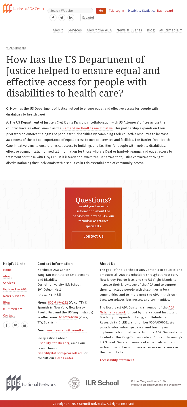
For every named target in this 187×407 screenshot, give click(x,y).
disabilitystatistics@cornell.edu (60, 353)
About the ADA (99, 30)
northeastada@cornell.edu (67, 330)
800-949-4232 (58, 302)
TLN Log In (116, 11)
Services (75, 30)
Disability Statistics (141, 11)
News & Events (129, 30)
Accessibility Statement (117, 360)
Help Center (64, 358)
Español (88, 18)
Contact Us (93, 236)
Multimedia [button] (169, 30)
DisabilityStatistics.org (53, 343)
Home (7, 270)
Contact (9, 315)
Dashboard (165, 11)
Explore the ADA (15, 289)
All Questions (17, 48)
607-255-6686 (68, 317)
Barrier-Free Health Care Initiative (87, 128)
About (58, 30)
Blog (151, 30)
